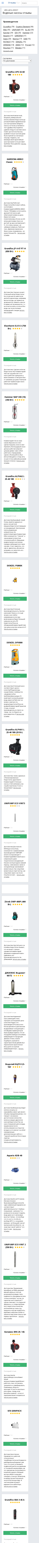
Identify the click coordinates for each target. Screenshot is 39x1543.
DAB (25, 39)
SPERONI (7, 45)
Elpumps (6, 48)
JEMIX (18, 45)
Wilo (5, 30)
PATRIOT (7, 42)
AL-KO (27, 30)
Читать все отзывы (10, 384)
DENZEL (19, 42)
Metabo (18, 48)
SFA (16, 33)
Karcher (6, 33)
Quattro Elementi (23, 26)
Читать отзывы (15, 105)
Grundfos (7, 26)
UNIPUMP (16, 30)
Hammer (26, 33)
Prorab (28, 45)
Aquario (6, 35)
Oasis (5, 39)
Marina (16, 39)
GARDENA (19, 35)
